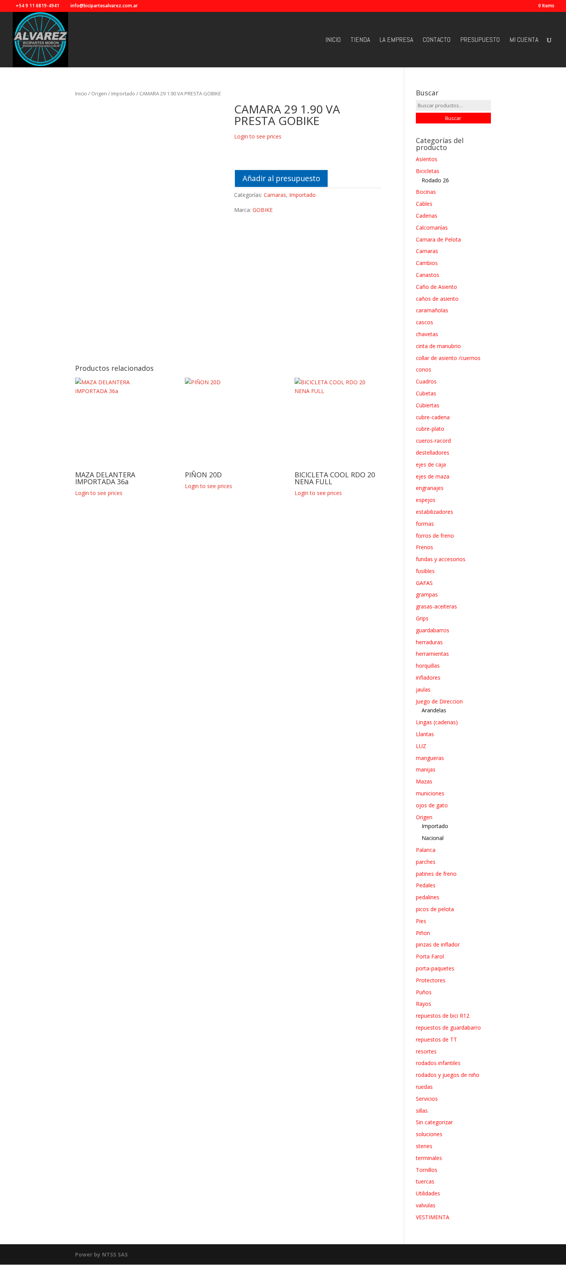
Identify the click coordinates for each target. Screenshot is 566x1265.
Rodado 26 (435, 180)
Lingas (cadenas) (437, 722)
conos (423, 369)
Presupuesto (480, 40)
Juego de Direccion (439, 701)
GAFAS (424, 583)
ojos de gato (432, 805)
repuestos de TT (436, 1039)
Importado (123, 93)
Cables (424, 203)
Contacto (436, 40)
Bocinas (426, 191)
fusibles (425, 571)
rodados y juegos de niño (447, 1074)
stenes (424, 1146)
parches (425, 861)
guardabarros (432, 630)
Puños (424, 992)
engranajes (430, 488)
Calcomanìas (432, 227)
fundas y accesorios (441, 559)
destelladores (432, 452)
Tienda (360, 40)
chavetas (427, 334)
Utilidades (428, 1193)
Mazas (424, 781)
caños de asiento (437, 298)
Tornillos (426, 1169)
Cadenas (426, 215)
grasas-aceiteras (436, 606)
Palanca (425, 849)
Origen (99, 93)
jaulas (423, 689)
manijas (425, 769)
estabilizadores (434, 511)
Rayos (423, 1003)
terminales (429, 1158)
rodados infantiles (438, 1063)
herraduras (429, 642)
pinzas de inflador (438, 944)
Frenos (424, 547)
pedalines (427, 897)
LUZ (421, 746)
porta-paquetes (435, 968)
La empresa (396, 40)
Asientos (426, 159)
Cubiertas (427, 405)
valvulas (425, 1205)
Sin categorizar (434, 1122)
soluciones (429, 1134)
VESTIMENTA (432, 1217)
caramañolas (432, 310)
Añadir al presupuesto (281, 178)
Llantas (425, 734)
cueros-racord (433, 440)
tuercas (425, 1181)
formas (425, 523)
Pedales (425, 885)
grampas (427, 594)
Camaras (275, 194)
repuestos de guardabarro (448, 1027)
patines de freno (436, 873)
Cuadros (426, 381)
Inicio (333, 40)
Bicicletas (427, 171)
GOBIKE (263, 209)
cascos (424, 322)
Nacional (433, 838)
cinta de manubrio (438, 346)
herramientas (432, 653)
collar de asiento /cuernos (448, 358)
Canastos (427, 274)
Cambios (427, 263)
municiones (430, 793)
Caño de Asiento (436, 286)
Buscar (453, 118)
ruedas (424, 1086)
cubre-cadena (433, 417)
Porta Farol (430, 956)
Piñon (423, 933)
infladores (428, 677)
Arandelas (434, 710)
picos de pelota (435, 909)
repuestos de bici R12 (442, 1015)
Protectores (430, 980)
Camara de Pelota (438, 239)
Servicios (427, 1098)
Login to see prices (257, 136)
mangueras (430, 758)
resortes (426, 1051)
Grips (422, 618)
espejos (425, 499)
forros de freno (435, 535)
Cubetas (426, 393)
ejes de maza (432, 476)
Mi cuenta (523, 40)
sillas (422, 1110)
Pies (421, 921)
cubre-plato (430, 428)
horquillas (428, 665)
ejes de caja (431, 464)
